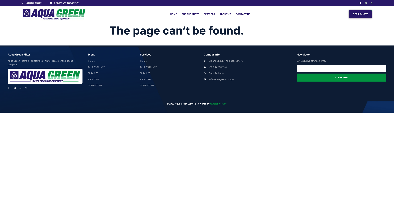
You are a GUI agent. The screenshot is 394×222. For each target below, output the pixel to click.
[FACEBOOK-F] (360, 3)
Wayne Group (218, 103)
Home (173, 14)
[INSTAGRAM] (15, 88)
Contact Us (243, 14)
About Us (225, 14)
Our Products (190, 14)
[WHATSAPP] (366, 3)
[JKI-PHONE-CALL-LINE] (26, 88)
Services (209, 14)
